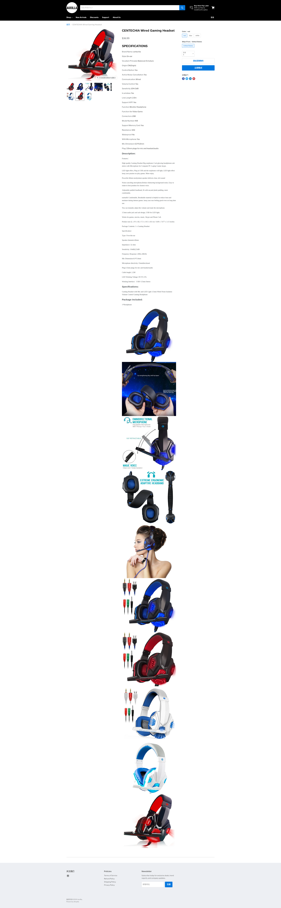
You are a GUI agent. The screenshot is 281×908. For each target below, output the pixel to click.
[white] (197, 38)
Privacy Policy (109, 885)
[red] (185, 38)
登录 (212, 17)
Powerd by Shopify (72, 902)
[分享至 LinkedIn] (190, 78)
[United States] (188, 48)
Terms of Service (110, 876)
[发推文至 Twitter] (187, 78)
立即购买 (198, 68)
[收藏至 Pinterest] (194, 78)
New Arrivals (81, 17)
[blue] (191, 38)
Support (105, 17)
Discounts (94, 17)
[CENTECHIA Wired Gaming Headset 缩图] (70, 87)
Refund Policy (109, 879)
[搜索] (182, 7)
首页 (68, 25)
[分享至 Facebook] (183, 78)
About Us (117, 17)
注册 (169, 884)
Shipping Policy (110, 882)
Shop (68, 17)
